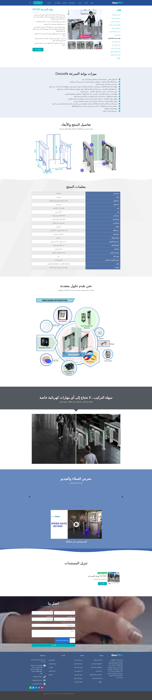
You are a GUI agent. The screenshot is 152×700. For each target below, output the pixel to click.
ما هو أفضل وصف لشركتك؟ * (68, 622)
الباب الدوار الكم (98, 660)
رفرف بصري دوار (78, 674)
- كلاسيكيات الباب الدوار (115, 25)
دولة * (51, 610)
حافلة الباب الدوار (78, 682)
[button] (84, 2)
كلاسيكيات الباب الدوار (97, 663)
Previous (122, 496)
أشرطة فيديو (52, 660)
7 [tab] (72, 506)
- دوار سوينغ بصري (116, 41)
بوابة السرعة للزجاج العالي (95, 674)
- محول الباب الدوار (116, 28)
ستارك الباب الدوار (78, 663)
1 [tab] (81, 506)
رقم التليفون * (49, 616)
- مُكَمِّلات (119, 58)
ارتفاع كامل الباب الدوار (96, 667)
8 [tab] (70, 506)
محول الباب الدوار (78, 667)
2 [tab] (80, 506)
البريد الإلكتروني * (70, 616)
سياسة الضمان (52, 671)
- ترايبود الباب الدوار (116, 48)
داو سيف (45, 693)
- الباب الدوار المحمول (115, 51)
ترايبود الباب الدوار (78, 678)
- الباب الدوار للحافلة (116, 55)
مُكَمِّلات (100, 682)
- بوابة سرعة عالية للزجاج (114, 38)
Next (29, 496)
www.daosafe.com (37, 684)
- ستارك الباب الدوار (116, 21)
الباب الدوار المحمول (97, 678)
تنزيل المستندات (52, 663)
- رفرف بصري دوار (116, 45)
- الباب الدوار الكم (116, 15)
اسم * (73, 610)
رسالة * (73, 628)
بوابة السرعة (99, 671)
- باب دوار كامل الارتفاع (115, 31)
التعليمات (51, 667)
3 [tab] (78, 506)
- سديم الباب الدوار (116, 18)
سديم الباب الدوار (78, 660)
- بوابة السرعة (117, 35)
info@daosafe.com (37, 680)
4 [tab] (77, 506)
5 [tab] (75, 506)
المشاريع (51, 674)
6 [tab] (73, 506)
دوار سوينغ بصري (78, 671)
